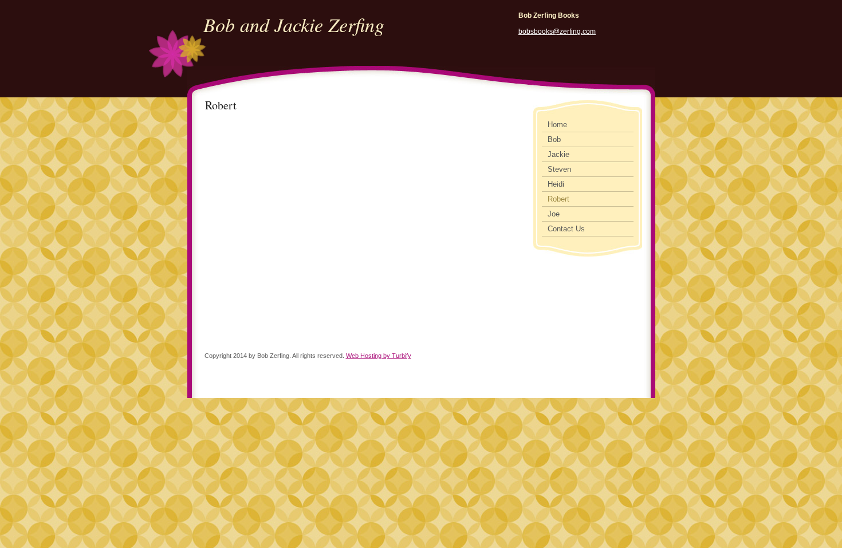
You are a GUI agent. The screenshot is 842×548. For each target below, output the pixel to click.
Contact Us (566, 228)
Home (557, 124)
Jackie (558, 154)
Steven (559, 169)
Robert (558, 199)
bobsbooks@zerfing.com (557, 31)
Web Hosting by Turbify (378, 355)
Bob (554, 139)
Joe (554, 214)
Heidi (556, 184)
